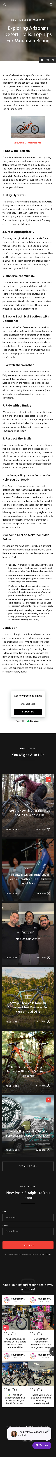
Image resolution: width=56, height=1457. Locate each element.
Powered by (20, 721)
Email (5, 1226)
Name (5, 1212)
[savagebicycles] (7, 1300)
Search (52, 3)
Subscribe (28, 711)
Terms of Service (45, 1254)
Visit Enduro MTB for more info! (28, 143)
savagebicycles (19, 1298)
